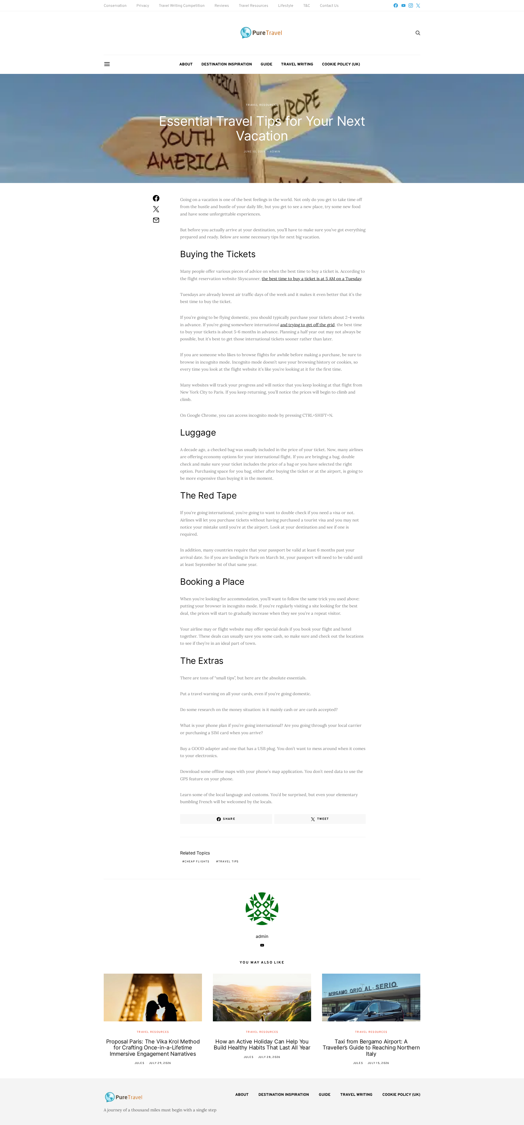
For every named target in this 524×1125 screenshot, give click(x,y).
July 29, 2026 (160, 1063)
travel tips (228, 861)
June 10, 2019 (254, 152)
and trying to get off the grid (307, 324)
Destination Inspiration (226, 64)
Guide (266, 64)
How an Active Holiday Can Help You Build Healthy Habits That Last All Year (262, 1044)
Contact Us (329, 6)
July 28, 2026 (269, 1057)
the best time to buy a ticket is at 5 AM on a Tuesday (311, 278)
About (186, 64)
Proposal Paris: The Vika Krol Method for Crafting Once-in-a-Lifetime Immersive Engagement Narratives (153, 1047)
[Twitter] (418, 5)
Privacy (142, 6)
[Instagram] (411, 5)
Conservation (115, 6)
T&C (306, 6)
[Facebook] (396, 5)
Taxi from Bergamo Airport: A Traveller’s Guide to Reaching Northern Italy (371, 1047)
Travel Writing (297, 64)
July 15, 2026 (378, 1063)
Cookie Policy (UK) (341, 64)
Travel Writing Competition (182, 6)
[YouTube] (403, 5)
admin (275, 152)
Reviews (222, 6)
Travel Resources (253, 6)
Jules (139, 1063)
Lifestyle (285, 6)
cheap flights (196, 861)
